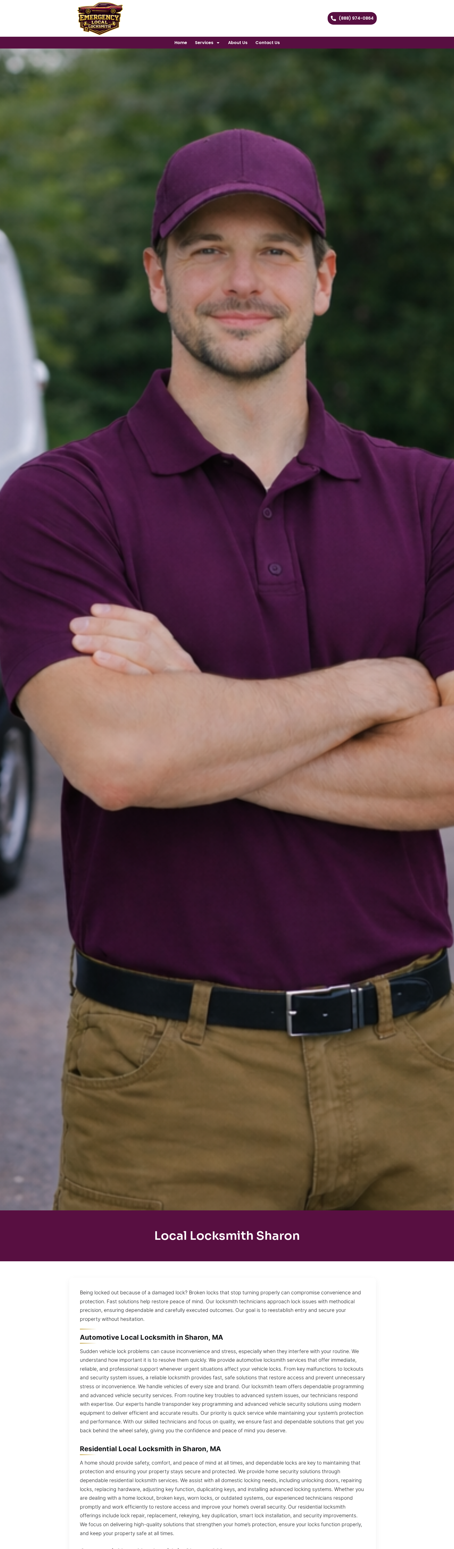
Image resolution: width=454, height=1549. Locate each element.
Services (204, 43)
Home (180, 43)
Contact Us (267, 43)
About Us (237, 43)
